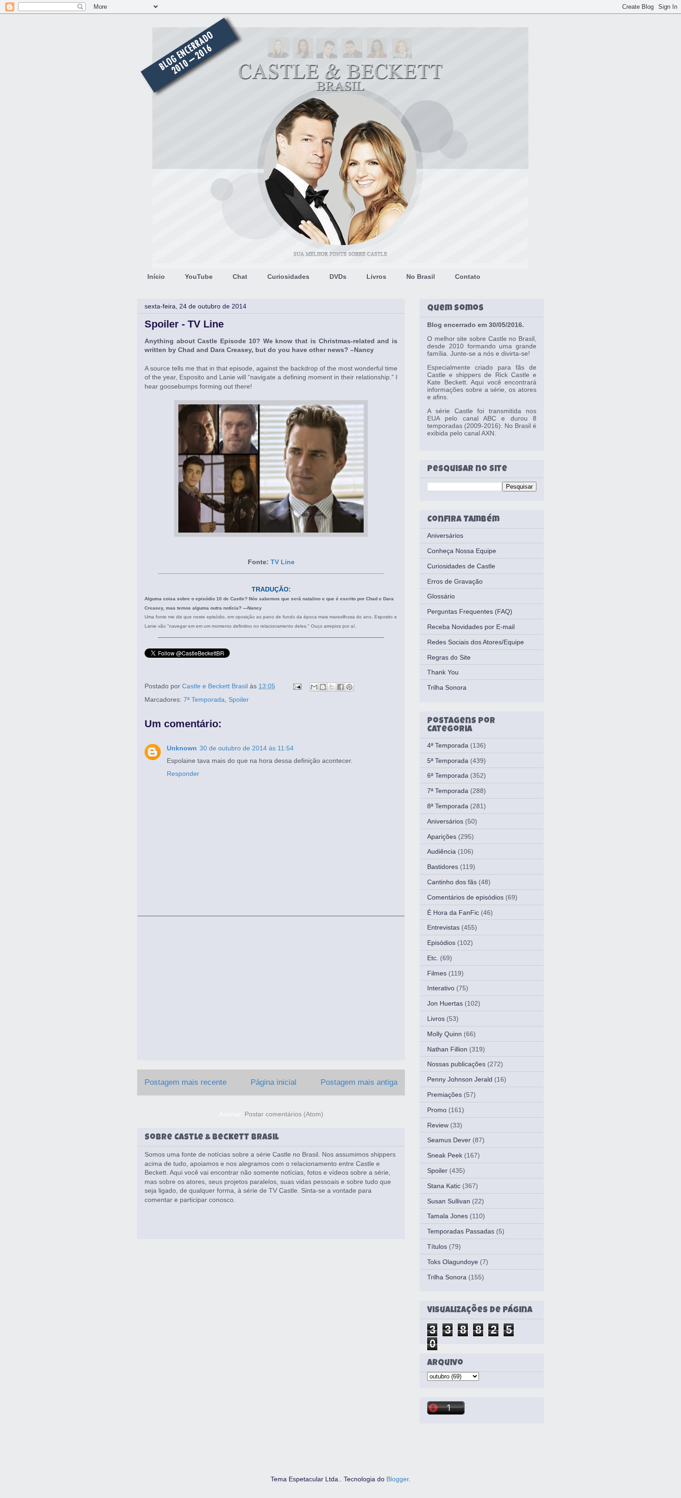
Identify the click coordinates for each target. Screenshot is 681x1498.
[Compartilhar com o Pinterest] (349, 687)
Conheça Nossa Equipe (461, 550)
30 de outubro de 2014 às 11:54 (247, 748)
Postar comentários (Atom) (284, 1114)
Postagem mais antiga (359, 1082)
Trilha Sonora (447, 687)
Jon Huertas (445, 1003)
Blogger (397, 1479)
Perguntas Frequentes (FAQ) (469, 611)
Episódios (441, 942)
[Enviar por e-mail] (314, 687)
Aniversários (445, 535)
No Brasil (420, 276)
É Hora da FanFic (453, 912)
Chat (240, 276)
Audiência (441, 851)
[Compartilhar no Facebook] (340, 687)
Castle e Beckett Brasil (216, 686)
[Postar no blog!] (323, 687)
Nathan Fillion (447, 1049)
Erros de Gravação (455, 581)
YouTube (199, 276)
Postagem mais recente (186, 1082)
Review (437, 1125)
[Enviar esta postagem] (296, 686)
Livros (376, 276)
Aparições (441, 836)
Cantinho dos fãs (452, 882)
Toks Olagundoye (452, 1261)
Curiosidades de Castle (461, 566)
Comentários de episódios (465, 897)
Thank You (443, 672)
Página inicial (273, 1082)
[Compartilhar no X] (331, 687)
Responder (183, 773)
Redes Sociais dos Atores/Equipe (475, 642)
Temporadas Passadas (460, 1231)
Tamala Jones (447, 1216)
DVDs (338, 276)
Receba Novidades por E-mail (471, 626)
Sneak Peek (444, 1155)
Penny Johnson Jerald (459, 1079)
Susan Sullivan (448, 1201)
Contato (467, 276)
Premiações (444, 1094)
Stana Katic (443, 1186)
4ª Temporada (447, 745)
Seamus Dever (449, 1140)
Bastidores (442, 866)
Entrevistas (443, 927)
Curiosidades (288, 276)
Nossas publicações (456, 1064)
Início (156, 276)
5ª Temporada (447, 760)
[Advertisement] (271, 988)
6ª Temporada (447, 775)
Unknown (182, 748)
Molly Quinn (444, 1034)
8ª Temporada (447, 806)
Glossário (441, 596)
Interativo (440, 988)
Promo (437, 1110)
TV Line (283, 562)
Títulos (437, 1246)
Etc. (432, 958)
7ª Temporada (204, 699)
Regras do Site (449, 657)
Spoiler (238, 699)
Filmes (437, 973)
